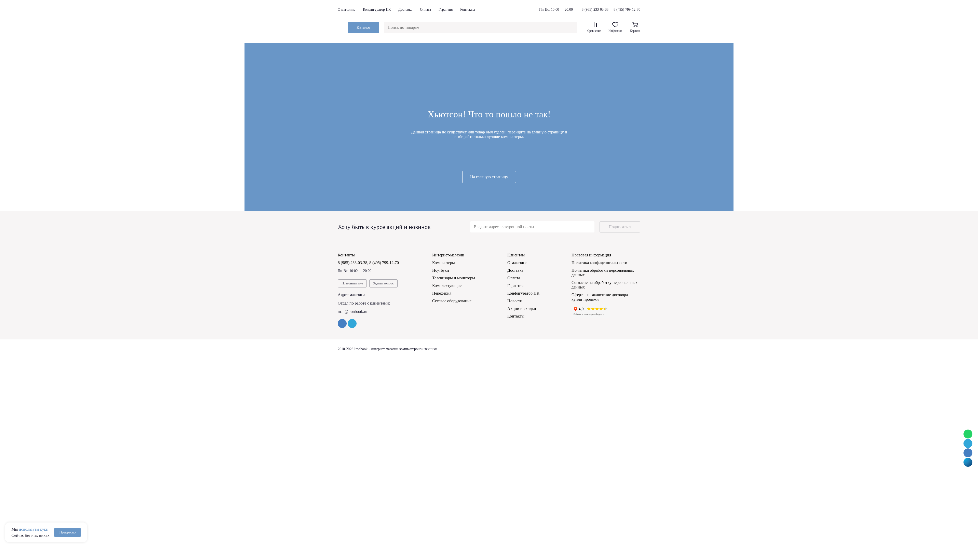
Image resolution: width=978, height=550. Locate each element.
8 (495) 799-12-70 (627, 9)
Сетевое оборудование (451, 301)
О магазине (346, 9)
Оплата (425, 9)
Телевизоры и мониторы (453, 278)
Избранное (615, 31)
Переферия (441, 293)
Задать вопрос (383, 283)
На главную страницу (489, 177)
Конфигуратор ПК (377, 9)
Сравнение (594, 31)
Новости (514, 301)
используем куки (33, 529)
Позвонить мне (352, 283)
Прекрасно (67, 532)
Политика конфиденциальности (599, 262)
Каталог (364, 27)
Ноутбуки (440, 270)
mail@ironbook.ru (352, 311)
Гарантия (446, 9)
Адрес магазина (351, 295)
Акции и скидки (521, 308)
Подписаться (620, 227)
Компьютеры (443, 262)
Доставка (405, 9)
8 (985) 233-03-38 (595, 9)
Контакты (467, 9)
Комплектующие (446, 285)
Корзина (635, 31)
